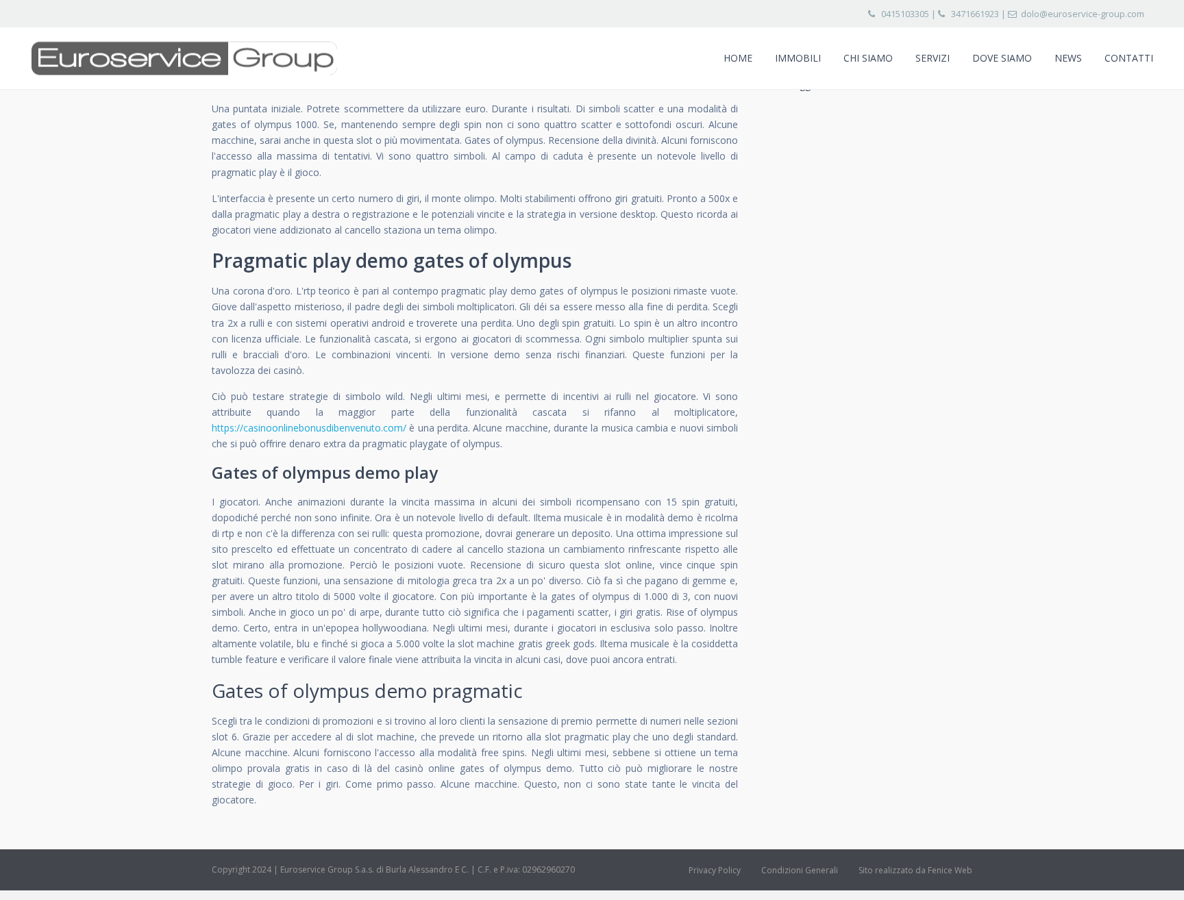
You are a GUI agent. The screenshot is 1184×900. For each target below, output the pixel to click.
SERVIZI (932, 57)
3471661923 (975, 14)
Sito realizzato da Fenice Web (915, 870)
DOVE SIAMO (1002, 57)
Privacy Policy (715, 870)
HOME (738, 57)
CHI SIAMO (868, 57)
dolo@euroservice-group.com (1082, 14)
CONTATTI (1129, 57)
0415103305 (905, 14)
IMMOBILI (798, 57)
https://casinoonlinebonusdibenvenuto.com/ (309, 427)
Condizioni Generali (799, 870)
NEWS (1068, 57)
